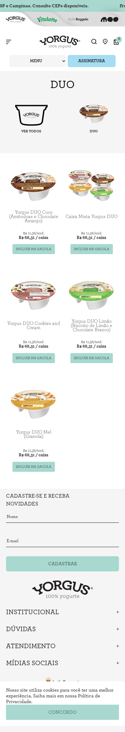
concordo (62, 712)
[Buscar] (94, 42)
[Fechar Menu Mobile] (8, 42)
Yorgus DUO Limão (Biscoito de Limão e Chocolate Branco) (91, 325)
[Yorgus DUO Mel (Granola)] (33, 403)
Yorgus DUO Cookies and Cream (33, 325)
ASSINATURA (91, 61)
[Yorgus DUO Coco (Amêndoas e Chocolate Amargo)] (33, 185)
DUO (94, 131)
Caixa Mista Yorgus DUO (91, 216)
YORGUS (31, 114)
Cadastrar (62, 563)
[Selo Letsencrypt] (62, 681)
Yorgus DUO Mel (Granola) (33, 434)
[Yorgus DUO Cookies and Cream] (33, 294)
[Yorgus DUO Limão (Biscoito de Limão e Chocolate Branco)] (91, 294)
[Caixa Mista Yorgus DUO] (91, 185)
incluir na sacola (33, 249)
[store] (105, 42)
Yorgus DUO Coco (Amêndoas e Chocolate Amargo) (33, 216)
